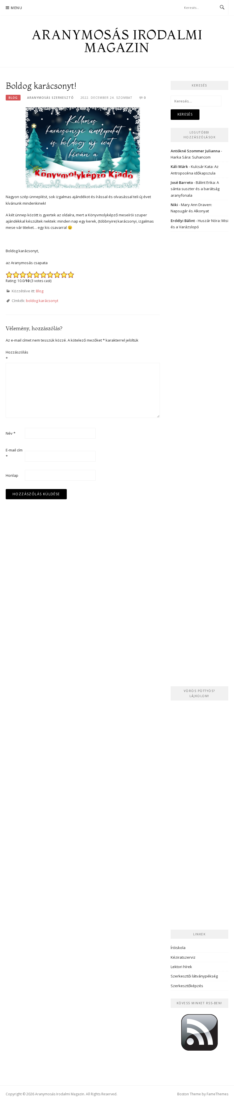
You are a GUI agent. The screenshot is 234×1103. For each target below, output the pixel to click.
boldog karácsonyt (42, 300)
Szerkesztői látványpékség (194, 976)
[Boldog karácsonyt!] (83, 147)
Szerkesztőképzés (187, 985)
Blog (13, 98)
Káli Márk (179, 166)
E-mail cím (14, 453)
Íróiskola (178, 947)
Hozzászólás (15, 355)
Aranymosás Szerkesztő (50, 98)
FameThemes (217, 1094)
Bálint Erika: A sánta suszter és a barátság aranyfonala (195, 189)
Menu (16, 7)
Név (10, 433)
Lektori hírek (181, 966)
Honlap (12, 475)
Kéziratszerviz (183, 957)
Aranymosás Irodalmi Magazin (117, 41)
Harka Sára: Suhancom (191, 157)
